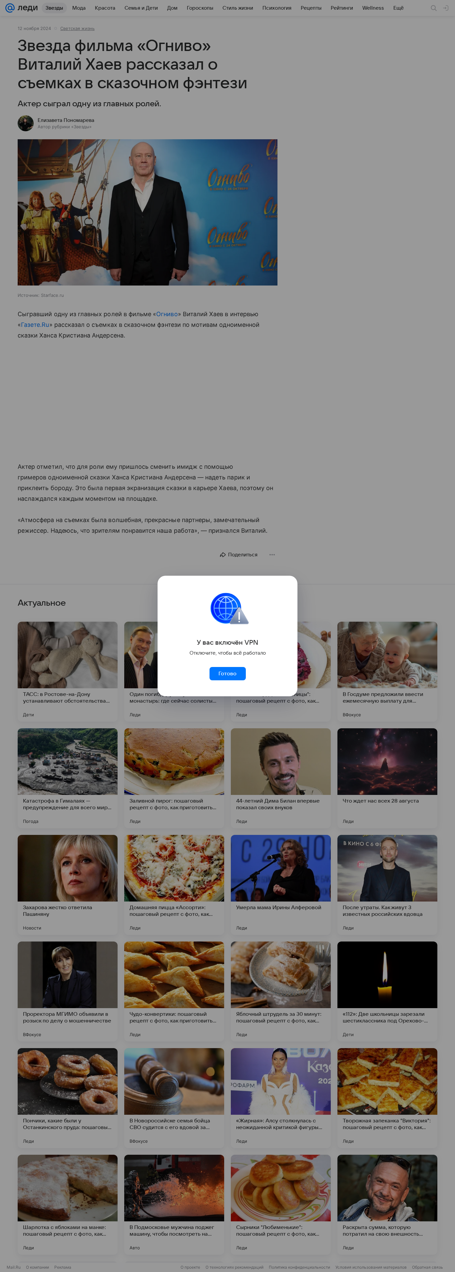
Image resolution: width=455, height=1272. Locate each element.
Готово (227, 674)
